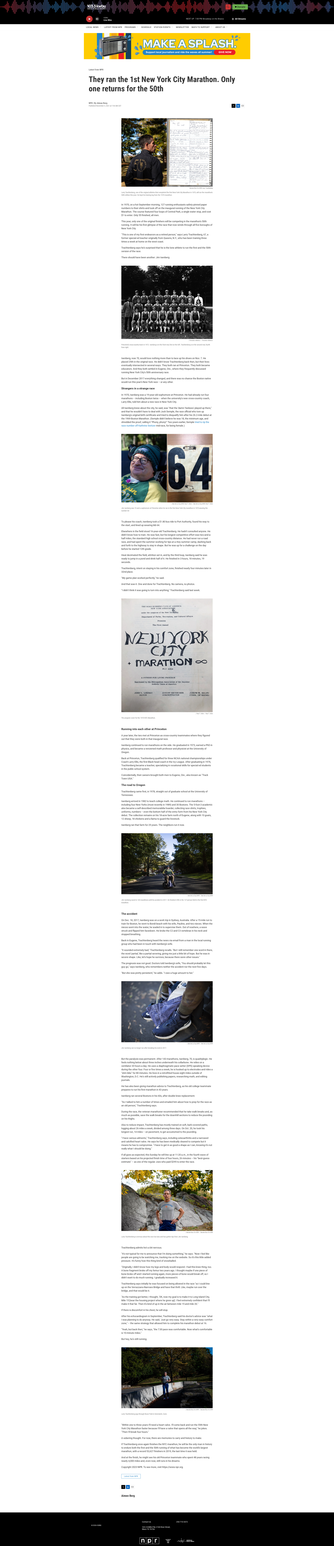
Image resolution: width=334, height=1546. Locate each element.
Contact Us (146, 1522)
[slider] (101, 19)
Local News (92, 27)
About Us (220, 27)
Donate (241, 6)
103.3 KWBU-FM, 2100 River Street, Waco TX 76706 (156, 1528)
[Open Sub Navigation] (100, 27)
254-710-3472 (182, 1522)
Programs (130, 27)
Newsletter (182, 27)
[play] (89, 19)
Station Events (162, 27)
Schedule (146, 27)
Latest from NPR (113, 27)
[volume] (97, 19)
